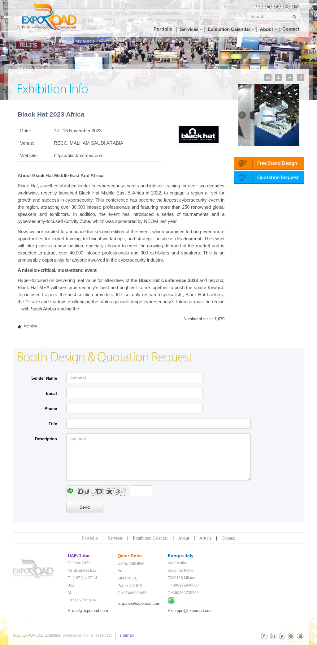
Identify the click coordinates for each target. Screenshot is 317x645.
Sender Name (44, 378)
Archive (30, 326)
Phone (51, 408)
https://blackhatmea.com (79, 155)
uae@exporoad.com (90, 610)
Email (51, 393)
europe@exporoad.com (192, 610)
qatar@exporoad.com (141, 603)
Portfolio (90, 538)
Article (205, 538)
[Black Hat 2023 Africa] (198, 134)
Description (46, 439)
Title (53, 423)
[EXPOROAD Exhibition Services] (49, 16)
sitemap (126, 635)
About (183, 538)
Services (115, 538)
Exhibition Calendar (150, 538)
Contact (228, 538)
